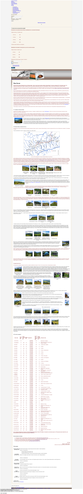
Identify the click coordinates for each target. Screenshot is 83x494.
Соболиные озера (15, 7)
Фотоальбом (13, 2)
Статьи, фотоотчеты (14, 3)
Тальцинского (66, 104)
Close (1, 493)
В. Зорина (32, 182)
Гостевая (12, 5)
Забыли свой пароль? (16, 65)
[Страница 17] (46, 193)
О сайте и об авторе (14, 0)
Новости (12, 1)
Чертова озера (47, 118)
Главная (12, 488)
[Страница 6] (26, 170)
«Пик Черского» (46, 111)
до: (11, 17)
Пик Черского (15, 6)
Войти (12, 63)
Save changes (5, 493)
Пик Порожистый (15, 9)
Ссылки (12, 4)
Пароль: (12, 61)
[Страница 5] (42, 170)
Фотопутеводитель (33, 488)
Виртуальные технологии (20, 487)
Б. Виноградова (37, 182)
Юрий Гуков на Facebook (41, 22)
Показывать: (13, 18)
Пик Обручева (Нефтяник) (17, 10)
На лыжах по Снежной (16, 12)
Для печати (22, 481)
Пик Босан (14, 11)
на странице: (13, 19)
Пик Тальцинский (15, 8)
